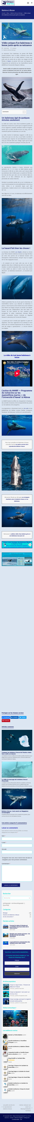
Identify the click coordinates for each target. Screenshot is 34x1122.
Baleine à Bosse (7, 50)
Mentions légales (18, 1117)
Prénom (17, 960)
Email (16, 966)
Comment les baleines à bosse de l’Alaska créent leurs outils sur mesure (16, 753)
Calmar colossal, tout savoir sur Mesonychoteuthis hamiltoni (24, 1107)
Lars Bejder (18, 252)
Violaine (14, 48)
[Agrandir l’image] (17, 31)
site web (26, 408)
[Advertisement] (17, 638)
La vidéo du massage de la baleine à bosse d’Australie (14, 780)
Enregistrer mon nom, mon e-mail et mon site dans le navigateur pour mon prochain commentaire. (17, 858)
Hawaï (9, 61)
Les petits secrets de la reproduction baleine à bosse (8, 1107)
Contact (12, 1117)
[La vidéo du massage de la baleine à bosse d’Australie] (17, 769)
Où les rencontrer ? (8, 917)
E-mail (4, 842)
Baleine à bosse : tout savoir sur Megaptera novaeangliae (15, 811)
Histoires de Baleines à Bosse (11, 915)
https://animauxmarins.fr (19, 1116)
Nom (3, 836)
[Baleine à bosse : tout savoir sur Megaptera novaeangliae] (17, 799)
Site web (4, 849)
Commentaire (6, 863)
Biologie (14, 50)
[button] (32, 3)
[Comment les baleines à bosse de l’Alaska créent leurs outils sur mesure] (17, 740)
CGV (21, 1119)
